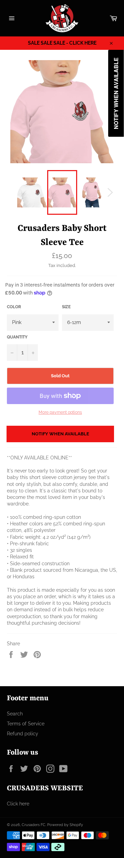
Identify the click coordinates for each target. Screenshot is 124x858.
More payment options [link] (60, 412)
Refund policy (22, 733)
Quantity (17, 337)
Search (15, 713)
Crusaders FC (33, 824)
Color (14, 306)
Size (66, 306)
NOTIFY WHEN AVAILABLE (60, 433)
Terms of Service (25, 723)
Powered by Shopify (65, 824)
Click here (18, 803)
